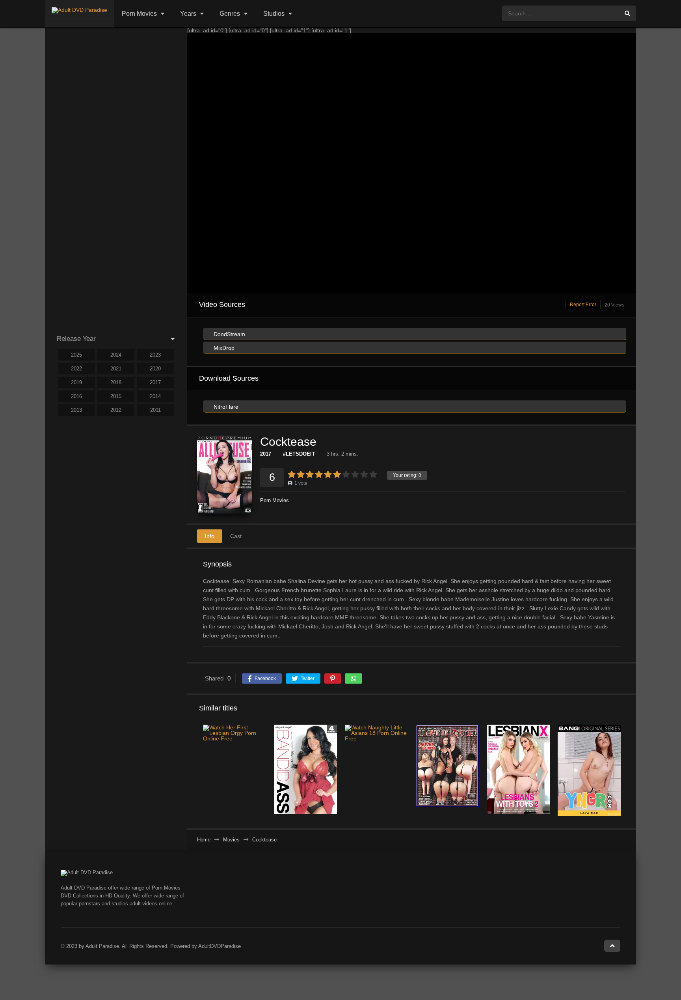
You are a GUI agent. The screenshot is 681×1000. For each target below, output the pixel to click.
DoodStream (228, 334)
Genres (230, 13)
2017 (265, 454)
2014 (155, 396)
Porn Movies (139, 13)
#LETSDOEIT (299, 454)
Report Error (583, 304)
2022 (76, 369)
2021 (115, 369)
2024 (115, 355)
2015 (115, 396)
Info (209, 536)
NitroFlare (225, 407)
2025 (76, 355)
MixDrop (223, 348)
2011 (155, 410)
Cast (236, 536)
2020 (155, 369)
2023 (155, 355)
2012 (115, 410)
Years (188, 13)
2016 (76, 396)
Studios (274, 13)
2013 (76, 410)
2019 (76, 382)
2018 (115, 382)
